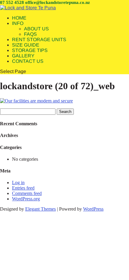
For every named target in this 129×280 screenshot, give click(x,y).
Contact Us (28, 61)
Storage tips (30, 50)
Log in (18, 182)
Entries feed (23, 187)
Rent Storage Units (39, 39)
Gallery (23, 55)
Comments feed (27, 193)
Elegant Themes (40, 209)
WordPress (93, 209)
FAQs (30, 34)
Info (17, 23)
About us (36, 28)
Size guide (25, 44)
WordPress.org (26, 198)
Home (19, 17)
